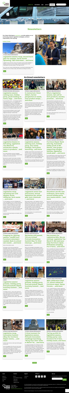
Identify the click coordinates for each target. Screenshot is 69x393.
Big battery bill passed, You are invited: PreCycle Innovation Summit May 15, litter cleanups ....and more (34, 239)
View (4, 71)
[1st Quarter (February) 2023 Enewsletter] (56, 226)
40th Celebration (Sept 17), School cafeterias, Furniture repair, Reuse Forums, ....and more (56, 283)
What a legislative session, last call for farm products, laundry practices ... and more (56, 96)
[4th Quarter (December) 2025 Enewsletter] (13, 84)
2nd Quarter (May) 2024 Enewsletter (10, 189)
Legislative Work (16, 382)
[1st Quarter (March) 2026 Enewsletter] (18, 48)
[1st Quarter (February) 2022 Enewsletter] (34, 324)
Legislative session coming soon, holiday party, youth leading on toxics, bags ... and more (12, 96)
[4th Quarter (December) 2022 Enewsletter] (34, 272)
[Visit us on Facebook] (39, 376)
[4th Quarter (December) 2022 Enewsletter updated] (13, 272)
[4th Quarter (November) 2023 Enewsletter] (56, 183)
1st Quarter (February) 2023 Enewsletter (54, 233)
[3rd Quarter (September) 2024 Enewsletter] (56, 133)
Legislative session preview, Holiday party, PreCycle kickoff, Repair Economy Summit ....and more (12, 285)
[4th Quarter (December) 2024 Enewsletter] (34, 133)
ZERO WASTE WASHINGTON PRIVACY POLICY (46, 390)
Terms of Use (37, 390)
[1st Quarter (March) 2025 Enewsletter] (13, 133)
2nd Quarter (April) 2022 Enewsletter (10, 331)
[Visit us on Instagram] (42, 376)
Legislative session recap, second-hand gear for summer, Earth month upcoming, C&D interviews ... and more (18, 58)
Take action (15, 379)
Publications (15, 380)
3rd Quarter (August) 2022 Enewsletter (54, 278)
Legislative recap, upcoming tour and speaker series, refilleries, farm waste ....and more (11, 195)
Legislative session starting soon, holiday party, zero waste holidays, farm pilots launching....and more (33, 145)
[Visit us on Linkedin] (45, 376)
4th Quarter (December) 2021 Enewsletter (55, 331)
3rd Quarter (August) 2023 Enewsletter (10, 233)
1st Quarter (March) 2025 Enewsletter (10, 139)
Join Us (14, 376)
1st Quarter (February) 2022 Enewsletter (33, 331)
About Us (4, 376)
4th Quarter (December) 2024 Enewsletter (33, 139)
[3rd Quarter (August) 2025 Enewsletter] (34, 84)
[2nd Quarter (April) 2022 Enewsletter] (13, 324)
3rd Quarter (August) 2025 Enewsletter (32, 91)
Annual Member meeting (17, 377)
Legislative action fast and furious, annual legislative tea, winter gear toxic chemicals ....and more (33, 195)
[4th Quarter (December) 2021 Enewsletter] (56, 324)
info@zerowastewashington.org (16, 388)
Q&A (3, 380)
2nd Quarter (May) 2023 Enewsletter (32, 233)
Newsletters (4, 377)
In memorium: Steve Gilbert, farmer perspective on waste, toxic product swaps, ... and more (33, 96)
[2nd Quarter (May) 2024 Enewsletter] (13, 183)
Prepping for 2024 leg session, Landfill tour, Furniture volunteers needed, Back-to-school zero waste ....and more (12, 239)
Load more (34, 362)
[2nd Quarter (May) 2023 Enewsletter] (34, 226)
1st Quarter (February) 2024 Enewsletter (33, 189)
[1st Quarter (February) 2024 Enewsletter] (34, 183)
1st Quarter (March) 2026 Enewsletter (10, 54)
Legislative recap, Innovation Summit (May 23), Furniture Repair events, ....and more (11, 337)
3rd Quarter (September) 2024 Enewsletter (55, 139)
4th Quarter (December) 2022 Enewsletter (33, 278)
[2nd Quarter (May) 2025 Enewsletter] (56, 84)
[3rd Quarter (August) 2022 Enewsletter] (56, 272)
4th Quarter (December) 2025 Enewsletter (11, 91)
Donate (25, 377)
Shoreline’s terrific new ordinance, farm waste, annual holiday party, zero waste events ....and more (56, 195)
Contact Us (26, 376)
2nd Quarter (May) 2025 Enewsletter (54, 91)
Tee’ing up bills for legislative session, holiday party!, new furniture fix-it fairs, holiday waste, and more (56, 337)
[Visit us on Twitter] (36, 376)
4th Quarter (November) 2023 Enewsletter (55, 189)
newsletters (18, 35)
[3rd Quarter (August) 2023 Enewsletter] (13, 226)
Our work (4, 379)
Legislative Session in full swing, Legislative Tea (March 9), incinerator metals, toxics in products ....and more (12, 146)
